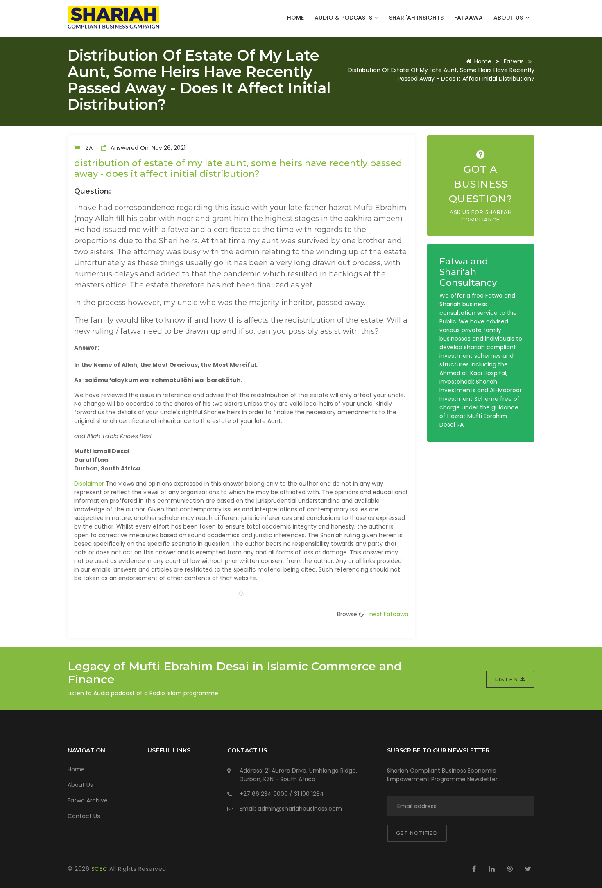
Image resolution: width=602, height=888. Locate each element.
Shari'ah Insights (416, 18)
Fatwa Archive (88, 800)
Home (295, 18)
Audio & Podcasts (344, 18)
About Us (509, 18)
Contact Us (84, 816)
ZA (89, 148)
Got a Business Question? (481, 193)
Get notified (417, 833)
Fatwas (514, 61)
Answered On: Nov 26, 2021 (147, 148)
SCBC (100, 869)
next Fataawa (388, 614)
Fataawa (468, 18)
